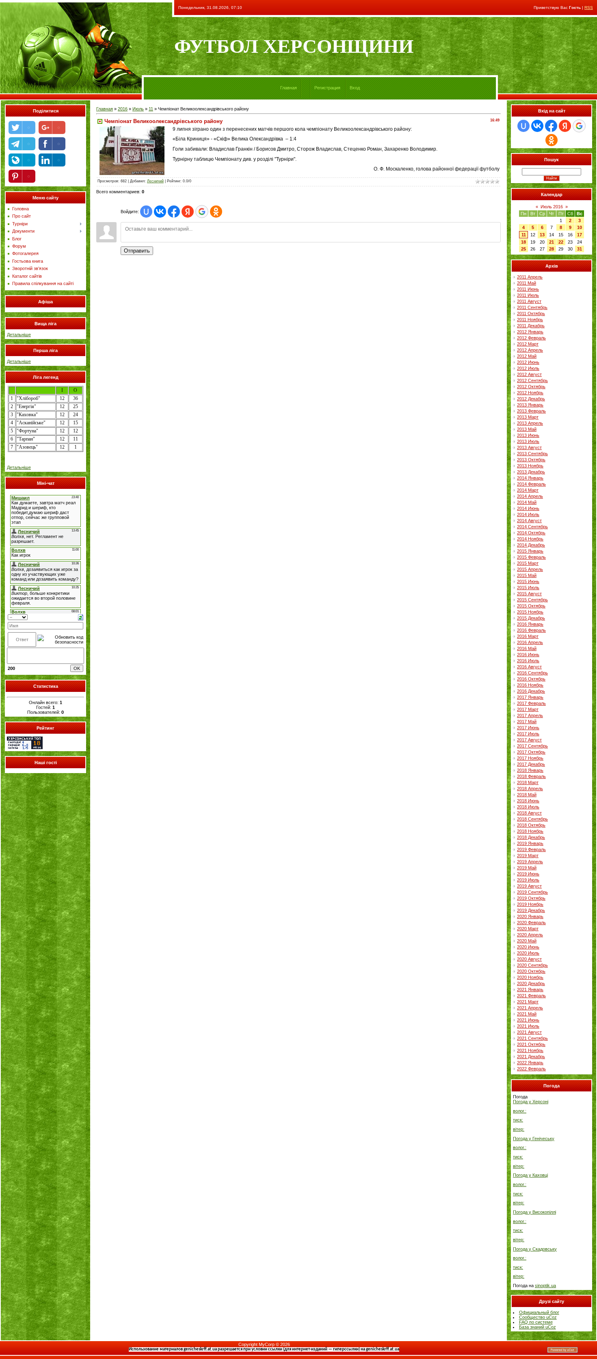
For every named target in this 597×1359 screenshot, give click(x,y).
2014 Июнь (528, 508)
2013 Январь (530, 404)
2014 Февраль (531, 484)
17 (579, 234)
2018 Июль (528, 806)
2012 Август (529, 374)
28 (551, 248)
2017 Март (528, 709)
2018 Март (528, 782)
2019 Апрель (530, 861)
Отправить (137, 251)
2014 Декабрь (531, 544)
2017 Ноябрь (530, 758)
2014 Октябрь (531, 532)
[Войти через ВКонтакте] (160, 211)
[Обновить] (80, 616)
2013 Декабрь (531, 471)
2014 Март (528, 490)
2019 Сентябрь (532, 892)
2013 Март (528, 417)
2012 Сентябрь (532, 380)
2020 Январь (530, 916)
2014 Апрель (530, 496)
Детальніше (19, 334)
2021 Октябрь (531, 1044)
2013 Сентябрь (532, 453)
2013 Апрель (530, 423)
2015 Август (529, 593)
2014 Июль (528, 514)
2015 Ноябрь (530, 611)
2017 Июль (528, 733)
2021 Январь (530, 989)
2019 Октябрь (531, 898)
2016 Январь (530, 624)
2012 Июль (528, 368)
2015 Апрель (530, 569)
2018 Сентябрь (532, 819)
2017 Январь (530, 697)
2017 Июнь (528, 727)
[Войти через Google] (201, 211)
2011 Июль (528, 295)
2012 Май (526, 356)
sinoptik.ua (545, 1285)
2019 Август (529, 886)
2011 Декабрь (531, 325)
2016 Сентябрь (532, 672)
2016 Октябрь (531, 678)
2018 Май (526, 794)
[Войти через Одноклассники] (216, 211)
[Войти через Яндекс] (188, 211)
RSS (588, 7)
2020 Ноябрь (530, 977)
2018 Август (529, 812)
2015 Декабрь (531, 618)
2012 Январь (530, 331)
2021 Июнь (528, 1020)
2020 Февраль (531, 922)
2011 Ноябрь (530, 319)
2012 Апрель (530, 350)
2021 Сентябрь (532, 1038)
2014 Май (526, 502)
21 (551, 242)
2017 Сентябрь (532, 745)
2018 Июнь (528, 800)
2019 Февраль (531, 849)
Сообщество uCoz (538, 1317)
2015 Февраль (531, 557)
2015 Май (526, 575)
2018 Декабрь (531, 837)
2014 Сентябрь (532, 526)
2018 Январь (530, 770)
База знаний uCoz (537, 1326)
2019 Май (526, 867)
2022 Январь (530, 1062)
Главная (288, 87)
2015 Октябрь (531, 605)
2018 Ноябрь (530, 831)
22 (560, 242)
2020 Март (528, 928)
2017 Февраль (531, 703)
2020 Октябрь (531, 971)
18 (523, 242)
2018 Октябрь (531, 825)
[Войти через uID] (146, 211)
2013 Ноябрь (530, 465)
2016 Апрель (530, 642)
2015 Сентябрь (532, 599)
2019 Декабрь (531, 910)
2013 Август (529, 447)
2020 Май (526, 940)
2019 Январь (530, 843)
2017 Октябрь (531, 752)
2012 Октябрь (531, 386)
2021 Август (529, 1032)
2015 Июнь (528, 581)
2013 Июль (528, 441)
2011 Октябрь (531, 313)
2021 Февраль (531, 995)
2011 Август (529, 301)
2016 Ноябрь (530, 685)
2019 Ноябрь (530, 904)
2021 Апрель (530, 1007)
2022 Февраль (531, 1068)
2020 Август (529, 959)
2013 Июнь (528, 435)
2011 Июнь (528, 289)
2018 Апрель (530, 788)
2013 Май (526, 429)
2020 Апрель (530, 934)
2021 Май (526, 1013)
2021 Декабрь (531, 1056)
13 (542, 234)
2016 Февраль (531, 630)
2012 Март (528, 343)
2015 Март (528, 563)
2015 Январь (530, 551)
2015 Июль (528, 587)
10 (579, 227)
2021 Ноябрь (530, 1050)
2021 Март (528, 1001)
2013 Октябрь (531, 459)
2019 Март (528, 855)
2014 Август (529, 520)
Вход (355, 87)
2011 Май (526, 283)
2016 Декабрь (531, 691)
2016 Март (528, 636)
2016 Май (526, 648)
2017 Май (526, 721)
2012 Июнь (528, 362)
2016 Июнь (528, 654)
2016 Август (529, 666)
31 (579, 248)
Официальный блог (539, 1312)
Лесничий (155, 181)
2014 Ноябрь (530, 538)
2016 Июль (528, 660)
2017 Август (529, 739)
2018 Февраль (531, 776)
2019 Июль (528, 879)
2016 (123, 108)
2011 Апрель (530, 276)
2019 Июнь (528, 873)
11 (151, 108)
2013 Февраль (531, 410)
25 (523, 248)
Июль (138, 108)
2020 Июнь (528, 946)
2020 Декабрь (531, 983)
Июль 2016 (552, 206)
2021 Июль (528, 1026)
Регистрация (327, 87)
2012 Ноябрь (530, 392)
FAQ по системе (536, 1322)
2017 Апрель (530, 715)
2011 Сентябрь (532, 307)
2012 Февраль (531, 337)
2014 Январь (530, 477)
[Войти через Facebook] (174, 211)
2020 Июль (528, 953)
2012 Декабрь (531, 398)
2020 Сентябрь (532, 965)
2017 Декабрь (531, 764)
